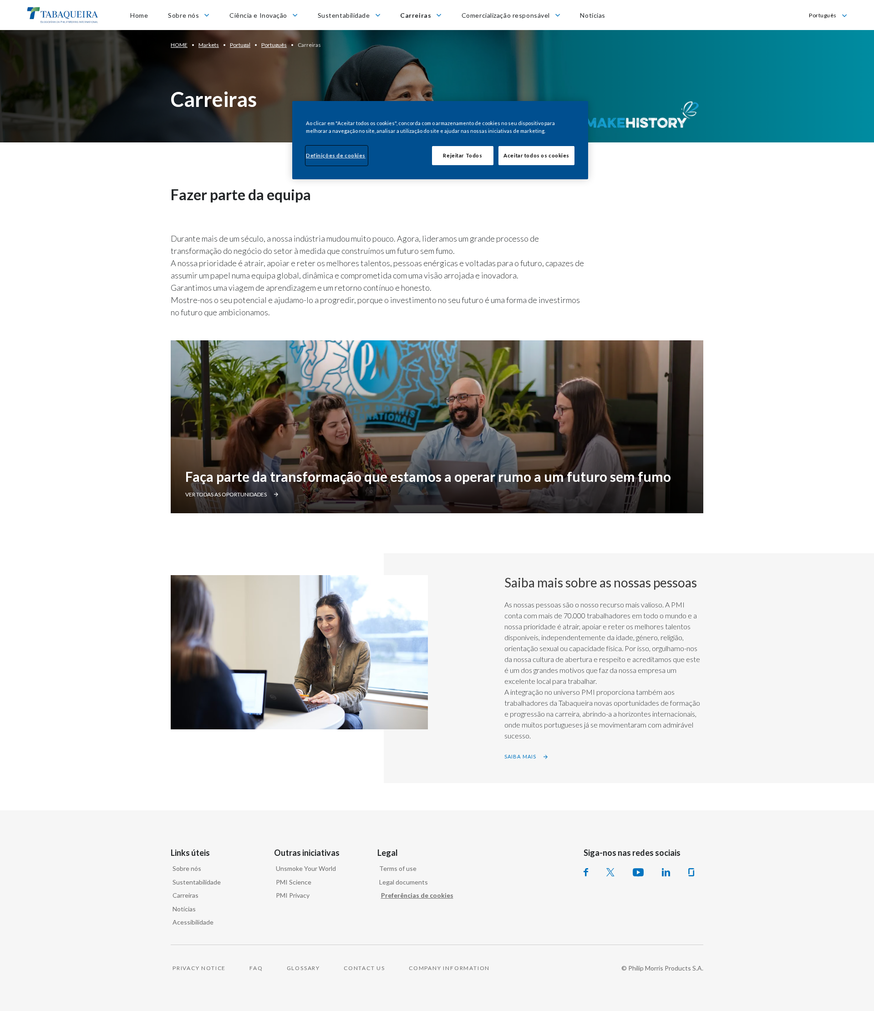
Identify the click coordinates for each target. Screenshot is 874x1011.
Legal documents (403, 882)
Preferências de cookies (417, 895)
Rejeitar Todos (462, 155)
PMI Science (293, 882)
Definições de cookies (336, 155)
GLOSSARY (303, 968)
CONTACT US (364, 968)
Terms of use (398, 868)
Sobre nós (187, 868)
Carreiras (185, 895)
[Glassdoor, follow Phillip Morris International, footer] (691, 872)
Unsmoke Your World (306, 868)
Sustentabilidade (197, 882)
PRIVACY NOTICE (199, 968)
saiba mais (520, 756)
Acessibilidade (193, 922)
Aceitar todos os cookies (536, 155)
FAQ (256, 968)
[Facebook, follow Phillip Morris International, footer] (586, 872)
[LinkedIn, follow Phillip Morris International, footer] (666, 872)
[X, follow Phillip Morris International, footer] (610, 872)
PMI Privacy (293, 895)
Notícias (184, 909)
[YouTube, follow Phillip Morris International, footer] (638, 872)
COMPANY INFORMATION (449, 968)
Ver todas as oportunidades (226, 494)
